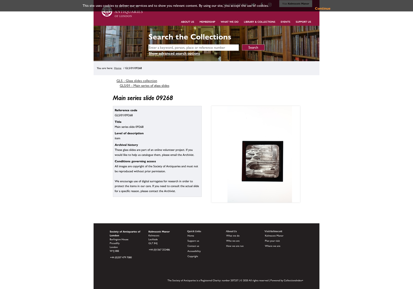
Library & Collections (259, 21)
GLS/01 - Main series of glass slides (144, 86)
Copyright (192, 256)
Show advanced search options (174, 53)
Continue (322, 8)
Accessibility (194, 251)
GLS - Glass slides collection (136, 81)
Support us (193, 240)
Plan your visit (272, 240)
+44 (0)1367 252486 (159, 249)
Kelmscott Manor (274, 235)
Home (117, 68)
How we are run (235, 245)
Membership (207, 21)
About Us (187, 21)
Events (285, 21)
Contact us (193, 245)
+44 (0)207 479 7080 (121, 257)
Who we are (233, 240)
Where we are (272, 245)
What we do (229, 21)
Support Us (303, 21)
